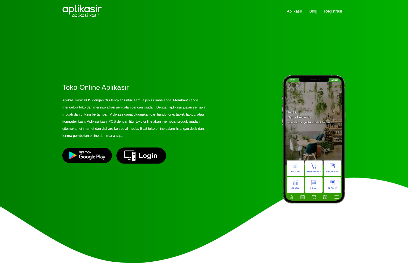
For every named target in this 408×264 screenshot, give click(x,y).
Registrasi (333, 11)
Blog (313, 11)
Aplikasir (294, 11)
